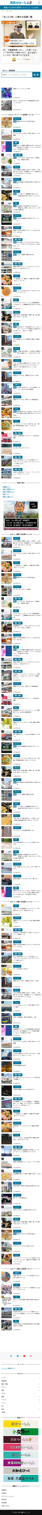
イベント (4, 1400)
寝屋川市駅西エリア (8, 489)
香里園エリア (7, 487)
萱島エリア (6, 494)
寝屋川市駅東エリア (8, 492)
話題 (2, 1396)
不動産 (3, 1412)
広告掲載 (4, 1503)
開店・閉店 (4, 1384)
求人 (2, 1406)
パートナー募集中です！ (8, 1368)
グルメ (3, 1387)
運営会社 (4, 1499)
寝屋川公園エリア (8, 497)
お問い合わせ (5, 1506)
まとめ (3, 1393)
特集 (2, 1390)
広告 (2, 1409)
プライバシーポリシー (8, 1496)
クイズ (3, 1403)
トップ (3, 1378)
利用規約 (4, 1493)
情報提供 (4, 1381)
